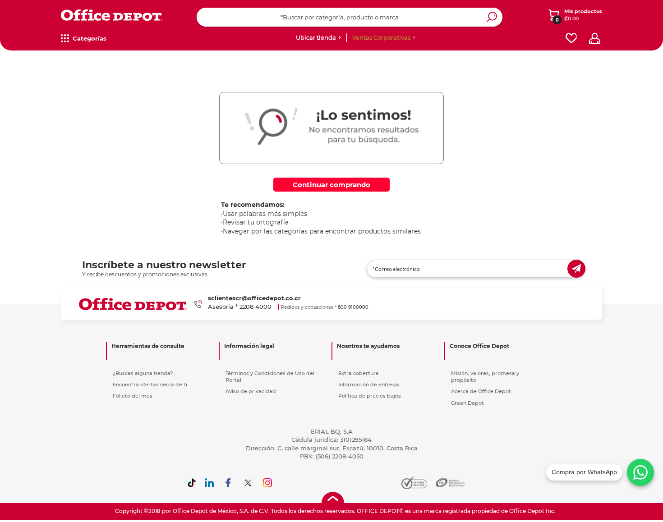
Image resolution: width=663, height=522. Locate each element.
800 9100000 (353, 307)
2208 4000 (255, 306)
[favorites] (571, 38)
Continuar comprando (331, 184)
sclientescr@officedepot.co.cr (254, 298)
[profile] (594, 38)
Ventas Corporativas (381, 37)
